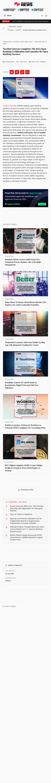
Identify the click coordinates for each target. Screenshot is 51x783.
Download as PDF (27, 490)
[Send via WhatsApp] (22, 72)
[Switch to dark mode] (46, 16)
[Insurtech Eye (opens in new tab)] (23, 9)
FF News (11, 30)
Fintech (18, 30)
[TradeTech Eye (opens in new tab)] (37, 9)
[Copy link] (27, 72)
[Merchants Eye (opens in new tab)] (9, 9)
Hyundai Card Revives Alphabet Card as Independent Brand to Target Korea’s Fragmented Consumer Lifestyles (26, 520)
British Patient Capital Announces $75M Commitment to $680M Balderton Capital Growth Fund (26, 537)
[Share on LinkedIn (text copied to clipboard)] (12, 72)
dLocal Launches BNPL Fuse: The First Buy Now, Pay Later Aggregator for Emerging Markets (26, 508)
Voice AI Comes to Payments (21, 514)
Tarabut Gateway (9, 106)
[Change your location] (42, 15)
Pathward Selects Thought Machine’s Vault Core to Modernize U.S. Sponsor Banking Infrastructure (27, 529)
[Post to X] (17, 72)
